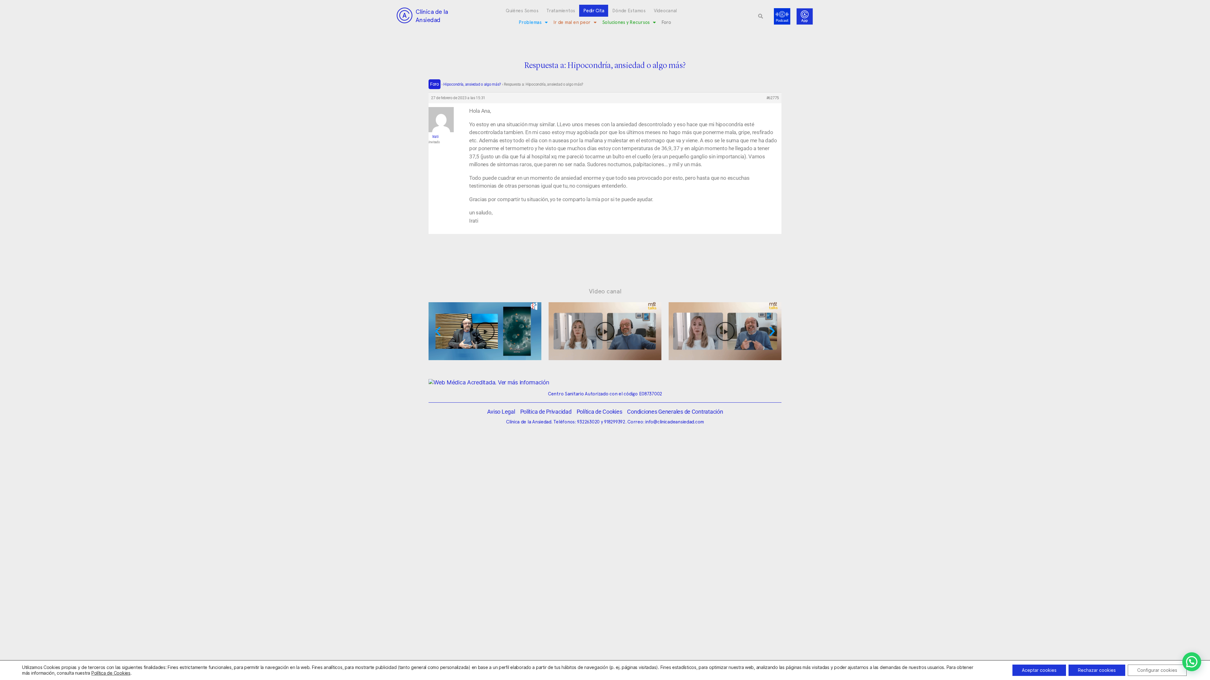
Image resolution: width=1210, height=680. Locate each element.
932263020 (588, 422)
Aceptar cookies (1039, 670)
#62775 (772, 98)
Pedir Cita (593, 11)
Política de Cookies (110, 673)
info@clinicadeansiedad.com (674, 422)
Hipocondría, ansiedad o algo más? (472, 84)
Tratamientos (560, 11)
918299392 (614, 422)
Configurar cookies (1157, 670)
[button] (760, 16)
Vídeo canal (605, 291)
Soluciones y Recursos (626, 22)
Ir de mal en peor (572, 22)
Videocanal (665, 11)
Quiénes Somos (522, 11)
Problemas (530, 22)
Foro (666, 22)
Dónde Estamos (629, 11)
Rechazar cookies (1097, 670)
